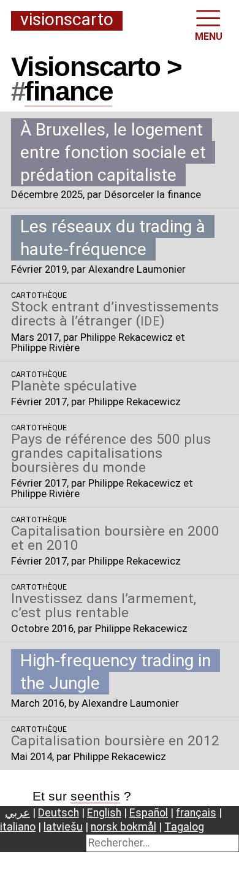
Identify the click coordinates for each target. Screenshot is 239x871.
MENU (208, 36)
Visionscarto (66, 20)
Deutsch (58, 813)
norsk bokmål (123, 827)
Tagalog (184, 827)
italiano (18, 827)
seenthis (95, 796)
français (196, 813)
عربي (17, 813)
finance (68, 91)
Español (148, 813)
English (104, 813)
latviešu (63, 827)
